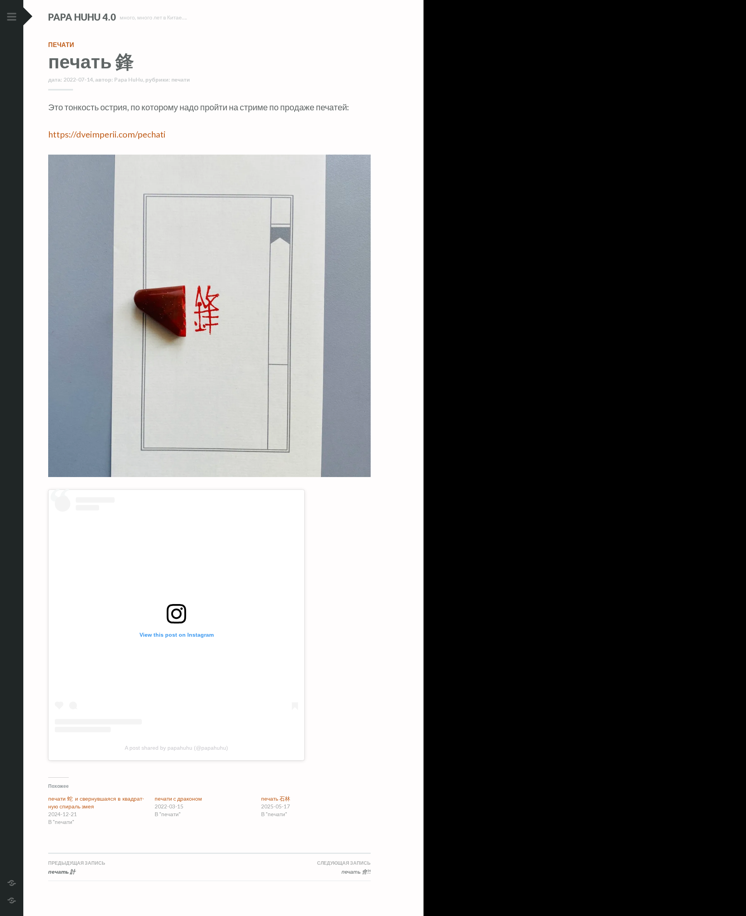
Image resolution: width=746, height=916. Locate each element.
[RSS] (11, 899)
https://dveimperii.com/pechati (107, 134)
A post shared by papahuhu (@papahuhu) (176, 748)
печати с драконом (178, 798)
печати (61, 44)
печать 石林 (275, 798)
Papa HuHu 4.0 (82, 17)
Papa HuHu (128, 79)
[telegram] (11, 882)
